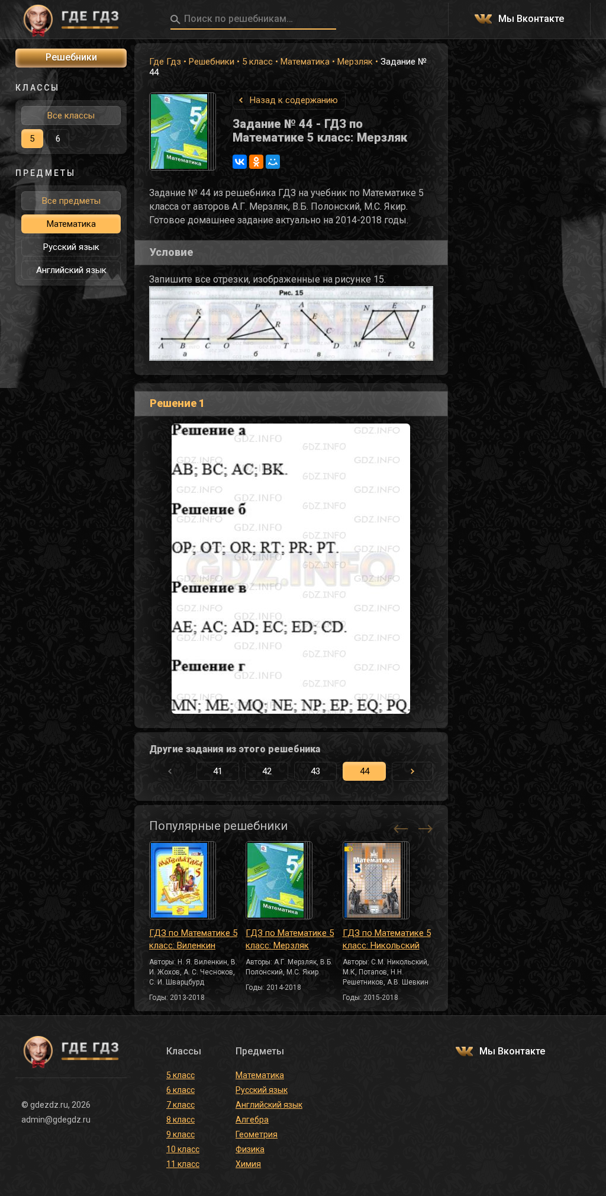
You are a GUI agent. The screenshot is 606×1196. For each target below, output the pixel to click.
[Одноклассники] (256, 162)
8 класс (180, 1119)
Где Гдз (165, 61)
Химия (248, 1164)
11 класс (182, 1164)
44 (364, 771)
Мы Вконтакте (531, 19)
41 (218, 771)
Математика (305, 61)
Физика (250, 1149)
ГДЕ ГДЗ (71, 19)
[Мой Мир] (273, 162)
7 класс (180, 1105)
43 (315, 771)
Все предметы (71, 200)
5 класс (257, 61)
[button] (412, 771)
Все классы (71, 115)
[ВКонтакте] (240, 162)
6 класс (180, 1090)
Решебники (211, 61)
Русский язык (71, 247)
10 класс (182, 1149)
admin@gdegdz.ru (56, 1119)
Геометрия (257, 1134)
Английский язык (71, 270)
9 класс (180, 1134)
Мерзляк (355, 61)
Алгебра (252, 1119)
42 (267, 771)
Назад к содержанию (294, 100)
